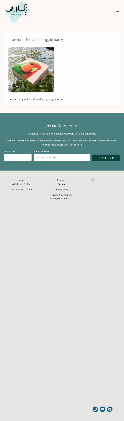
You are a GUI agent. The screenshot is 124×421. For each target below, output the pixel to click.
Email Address (41, 151)
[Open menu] (117, 12)
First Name (9, 151)
